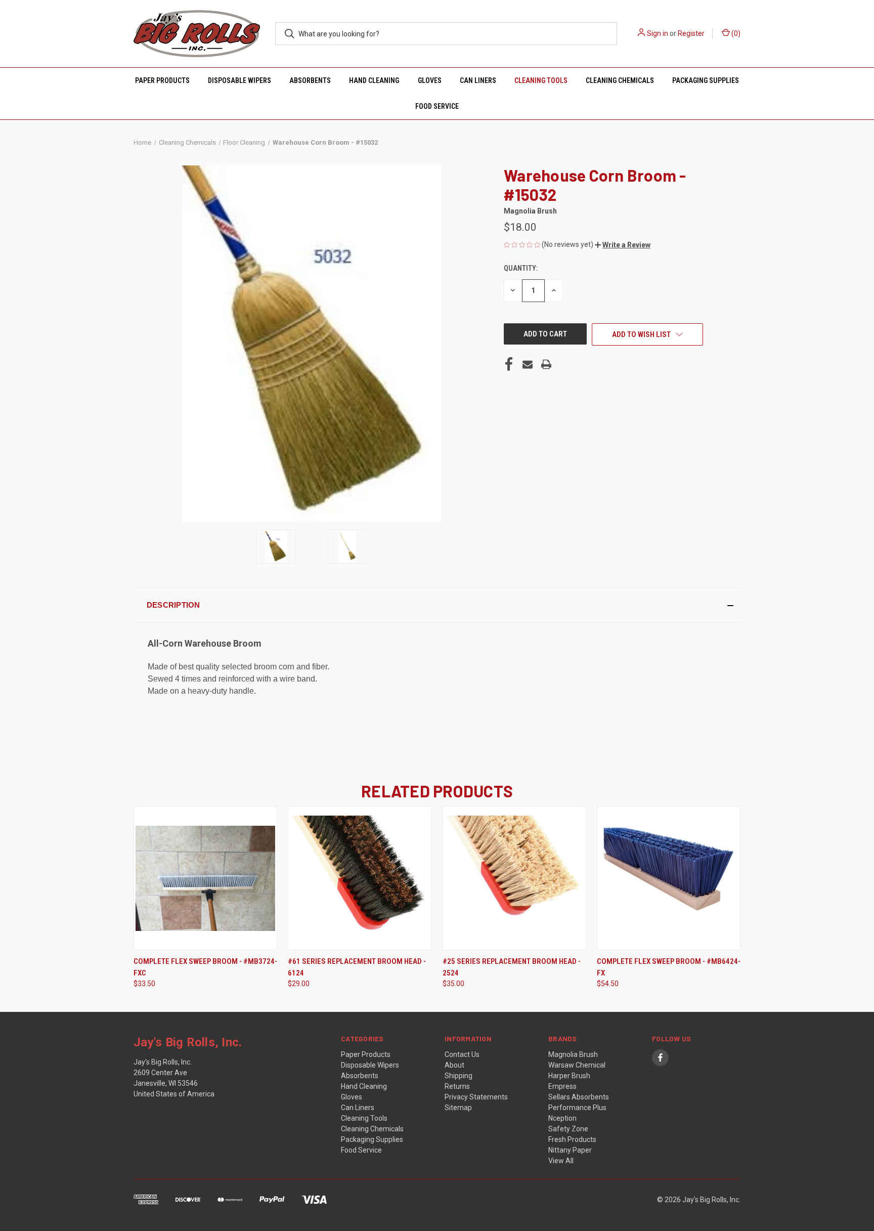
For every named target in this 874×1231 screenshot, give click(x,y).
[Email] (527, 364)
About (454, 1065)
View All (561, 1161)
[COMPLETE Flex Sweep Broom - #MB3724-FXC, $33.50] (205, 878)
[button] (622, 245)
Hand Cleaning (374, 80)
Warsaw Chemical (576, 1065)
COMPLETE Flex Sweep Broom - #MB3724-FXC (205, 967)
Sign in (657, 33)
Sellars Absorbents (578, 1097)
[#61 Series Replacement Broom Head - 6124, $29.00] (359, 878)
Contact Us (462, 1054)
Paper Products (162, 80)
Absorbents (310, 80)
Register (691, 33)
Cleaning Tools (540, 80)
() (735, 33)
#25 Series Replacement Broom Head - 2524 (512, 967)
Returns (457, 1086)
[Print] (546, 364)
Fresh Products (572, 1139)
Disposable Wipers (239, 80)
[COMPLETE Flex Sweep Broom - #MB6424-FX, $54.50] (668, 878)
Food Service (437, 106)
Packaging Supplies (705, 80)
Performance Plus (577, 1107)
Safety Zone (568, 1129)
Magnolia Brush (573, 1054)
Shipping (458, 1076)
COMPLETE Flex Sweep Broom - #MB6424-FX (668, 967)
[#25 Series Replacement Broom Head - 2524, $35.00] (514, 878)
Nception (562, 1118)
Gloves (430, 80)
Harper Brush (569, 1076)
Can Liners (478, 80)
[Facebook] (509, 364)
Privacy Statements (476, 1097)
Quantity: (521, 268)
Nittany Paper (570, 1150)
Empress (562, 1086)
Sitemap (458, 1107)
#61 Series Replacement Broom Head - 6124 (357, 967)
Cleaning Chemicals (620, 80)
